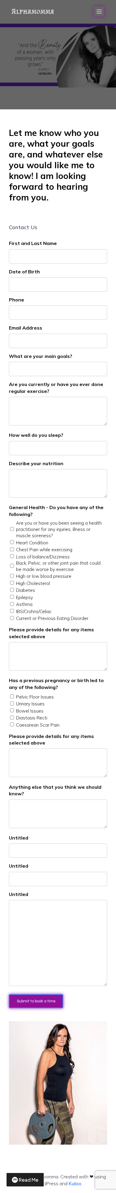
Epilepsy (24, 597)
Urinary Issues (30, 704)
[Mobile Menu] (99, 11)
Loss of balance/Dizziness (43, 557)
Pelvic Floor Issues (35, 697)
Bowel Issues (29, 711)
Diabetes (25, 590)
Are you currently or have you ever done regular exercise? (56, 387)
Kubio (75, 1183)
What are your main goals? (40, 356)
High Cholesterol (33, 583)
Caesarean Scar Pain (37, 725)
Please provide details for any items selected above (51, 633)
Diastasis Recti (31, 718)
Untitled (18, 838)
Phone (16, 300)
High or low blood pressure (43, 576)
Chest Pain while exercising (44, 549)
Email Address (25, 328)
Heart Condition (32, 543)
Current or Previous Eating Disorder (52, 618)
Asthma (24, 604)
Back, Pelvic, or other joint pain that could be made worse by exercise (58, 566)
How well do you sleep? (36, 435)
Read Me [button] (28, 1180)
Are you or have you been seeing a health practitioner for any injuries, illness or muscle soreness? (59, 529)
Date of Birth (24, 272)
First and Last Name (33, 243)
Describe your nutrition (36, 463)
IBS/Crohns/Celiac (34, 611)
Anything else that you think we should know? (55, 790)
